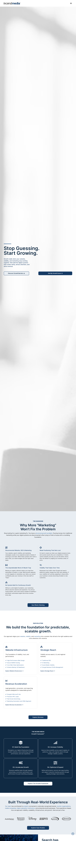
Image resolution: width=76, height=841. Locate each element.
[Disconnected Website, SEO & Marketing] (6, 548)
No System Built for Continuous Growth (18, 585)
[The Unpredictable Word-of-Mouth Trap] (6, 565)
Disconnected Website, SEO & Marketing (18, 550)
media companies (10, 808)
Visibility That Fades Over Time (50, 568)
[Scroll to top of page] (73, 833)
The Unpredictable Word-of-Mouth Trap (18, 568)
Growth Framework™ (38, 734)
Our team (8, 806)
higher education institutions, (26, 808)
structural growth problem (44, 533)
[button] (71, 3)
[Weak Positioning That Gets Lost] (41, 548)
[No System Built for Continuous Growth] (6, 582)
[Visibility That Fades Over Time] (41, 565)
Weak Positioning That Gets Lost (50, 550)
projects (26, 806)
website (22, 636)
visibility (28, 636)
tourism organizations (64, 806)
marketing (37, 636)
